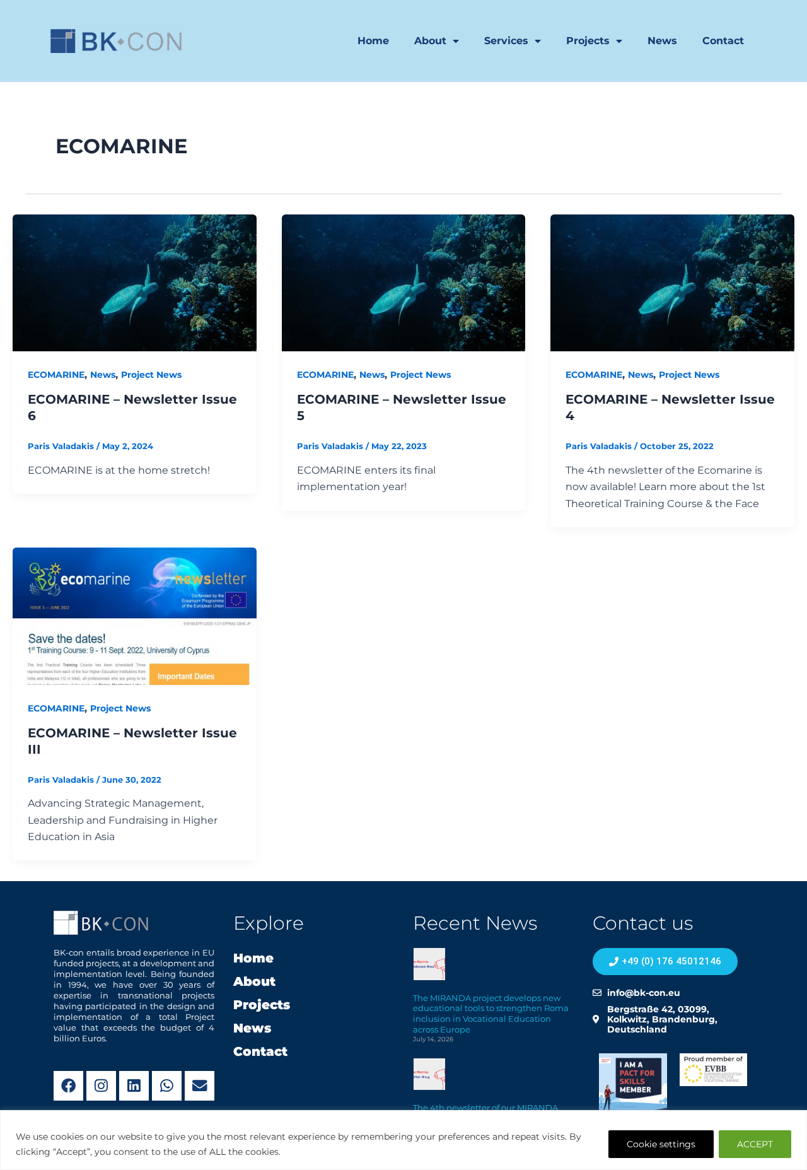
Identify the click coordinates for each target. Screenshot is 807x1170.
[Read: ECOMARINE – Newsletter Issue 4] (672, 282)
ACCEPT (755, 1144)
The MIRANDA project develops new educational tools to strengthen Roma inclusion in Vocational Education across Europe (491, 1014)
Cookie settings (661, 1144)
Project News (151, 374)
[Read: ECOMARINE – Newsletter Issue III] (135, 615)
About (430, 41)
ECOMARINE (56, 374)
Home (373, 41)
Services (506, 41)
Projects (588, 41)
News (662, 41)
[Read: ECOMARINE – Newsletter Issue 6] (135, 282)
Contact (723, 41)
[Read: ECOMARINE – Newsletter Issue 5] (404, 282)
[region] (403, 1140)
